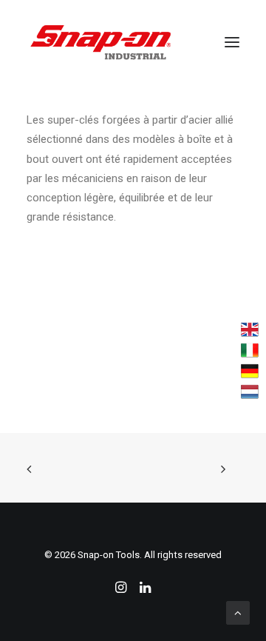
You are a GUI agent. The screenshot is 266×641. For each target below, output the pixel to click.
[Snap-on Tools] (101, 42)
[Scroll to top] (238, 612)
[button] (232, 42)
